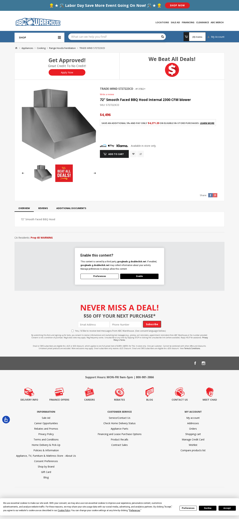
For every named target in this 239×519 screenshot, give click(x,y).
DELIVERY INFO (29, 399)
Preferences (188, 508)
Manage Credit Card (193, 439)
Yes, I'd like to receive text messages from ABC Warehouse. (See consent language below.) (120, 330)
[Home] (16, 48)
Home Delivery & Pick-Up (46, 445)
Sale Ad (46, 417)
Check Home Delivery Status (119, 423)
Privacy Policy (46, 434)
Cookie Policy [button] (64, 510)
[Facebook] (195, 363)
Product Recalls (119, 439)
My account (193, 417)
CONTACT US (180, 399)
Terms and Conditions (46, 439)
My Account (217, 36)
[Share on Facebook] (210, 195)
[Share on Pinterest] (215, 195)
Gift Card (46, 472)
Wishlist (193, 445)
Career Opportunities (46, 423)
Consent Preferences (46, 461)
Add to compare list (140, 154)
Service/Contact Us (119, 417)
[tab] (24, 208)
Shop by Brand (46, 466)
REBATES (119, 399)
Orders (193, 428)
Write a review (107, 94)
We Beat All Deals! (172, 59)
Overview (24, 208)
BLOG (149, 399)
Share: (203, 195)
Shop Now (177, 5)
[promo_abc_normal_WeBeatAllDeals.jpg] (64, 181)
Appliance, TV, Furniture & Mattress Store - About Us (46, 455)
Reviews (43, 208)
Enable (139, 276)
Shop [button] (22, 37)
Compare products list (193, 450)
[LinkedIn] (212, 363)
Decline (207, 508)
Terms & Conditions (192, 348)
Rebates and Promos (46, 428)
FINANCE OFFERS (59, 399)
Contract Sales (119, 445)
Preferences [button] (134, 510)
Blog (46, 477)
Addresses (193, 423)
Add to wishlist (133, 154)
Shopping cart (193, 434)
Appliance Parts (119, 428)
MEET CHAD (210, 399)
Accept (227, 508)
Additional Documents (71, 208)
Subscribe (152, 324)
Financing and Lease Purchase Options (120, 434)
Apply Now (67, 72)
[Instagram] (203, 363)
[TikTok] (220, 363)
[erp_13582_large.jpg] (59, 124)
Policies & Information (46, 450)
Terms (122, 340)
